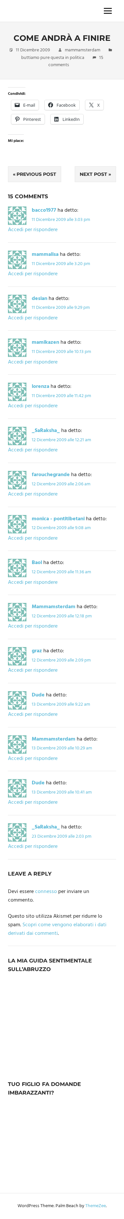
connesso (46, 891)
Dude (38, 695)
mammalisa (45, 254)
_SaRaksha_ (46, 430)
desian (39, 298)
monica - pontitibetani (58, 519)
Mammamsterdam (53, 607)
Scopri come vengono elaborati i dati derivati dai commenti (57, 929)
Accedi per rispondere (33, 230)
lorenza (40, 386)
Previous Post (36, 174)
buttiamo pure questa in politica (52, 58)
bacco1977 (44, 210)
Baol (37, 562)
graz (37, 651)
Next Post (93, 174)
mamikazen (45, 342)
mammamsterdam (82, 50)
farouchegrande (51, 475)
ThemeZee (95, 1206)
